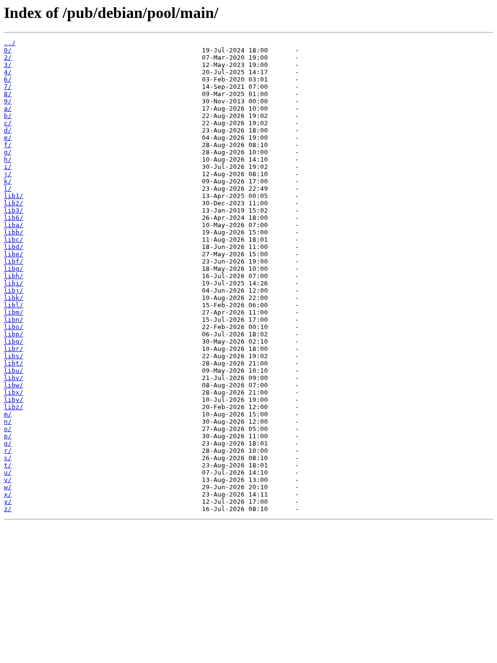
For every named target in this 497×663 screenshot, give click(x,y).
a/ (8, 108)
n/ (8, 421)
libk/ (13, 297)
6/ (8, 79)
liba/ (13, 225)
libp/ (13, 334)
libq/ (13, 341)
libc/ (13, 239)
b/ (8, 115)
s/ (8, 458)
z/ (8, 509)
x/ (8, 494)
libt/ (13, 363)
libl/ (13, 305)
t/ (8, 465)
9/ (8, 101)
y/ (8, 501)
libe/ (13, 254)
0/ (8, 50)
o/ (8, 428)
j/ (8, 174)
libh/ (13, 276)
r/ (8, 450)
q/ (8, 443)
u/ (8, 472)
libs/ (13, 356)
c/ (8, 123)
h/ (8, 159)
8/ (8, 94)
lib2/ (13, 203)
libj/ (13, 290)
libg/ (13, 268)
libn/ (13, 319)
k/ (8, 181)
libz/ (13, 407)
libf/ (13, 261)
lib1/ (13, 195)
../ (10, 43)
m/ (8, 414)
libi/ (13, 283)
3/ (8, 64)
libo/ (13, 327)
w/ (8, 487)
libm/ (13, 312)
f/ (8, 145)
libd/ (13, 246)
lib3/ (13, 210)
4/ (8, 72)
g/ (8, 152)
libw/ (13, 385)
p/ (8, 436)
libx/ (13, 392)
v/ (8, 479)
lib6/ (13, 217)
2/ (8, 57)
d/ (8, 130)
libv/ (13, 377)
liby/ (13, 399)
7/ (8, 86)
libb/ (13, 232)
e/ (8, 137)
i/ (8, 166)
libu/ (13, 370)
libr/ (13, 348)
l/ (8, 188)
